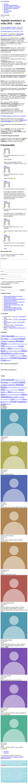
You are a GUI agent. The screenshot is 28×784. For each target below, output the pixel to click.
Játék (3, 346)
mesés (7, 351)
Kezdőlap (6, 4)
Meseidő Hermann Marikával (11, 5)
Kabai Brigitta (7, 322)
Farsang (9, 338)
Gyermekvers (11, 341)
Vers (12, 355)
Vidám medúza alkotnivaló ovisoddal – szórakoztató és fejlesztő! (13, 297)
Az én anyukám (8, 11)
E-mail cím (4, 274)
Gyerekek (20, 338)
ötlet (8, 360)
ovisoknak (21, 353)
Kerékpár (11, 346)
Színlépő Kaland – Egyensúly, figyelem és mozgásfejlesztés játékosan (14, 302)
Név (2, 271)
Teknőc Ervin (6, 355)
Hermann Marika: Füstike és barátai (12, 307)
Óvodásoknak (21, 358)
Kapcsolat (6, 12)
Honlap (2, 278)
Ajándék (16, 336)
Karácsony (7, 346)
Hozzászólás (4, 258)
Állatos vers (7, 358)
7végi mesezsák (7, 336)
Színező (2, 355)
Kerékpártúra (16, 346)
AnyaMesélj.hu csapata (10, 27)
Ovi (12, 353)
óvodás (3, 360)
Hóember (10, 343)
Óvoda (13, 358)
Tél (10, 355)
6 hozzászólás (19, 28)
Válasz (5, 166)
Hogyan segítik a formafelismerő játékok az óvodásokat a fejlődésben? (14, 299)
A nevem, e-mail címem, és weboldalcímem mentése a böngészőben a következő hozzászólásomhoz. (12, 283)
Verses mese (17, 355)
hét (7, 343)
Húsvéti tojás (24, 343)
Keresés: (3, 290)
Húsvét (14, 343)
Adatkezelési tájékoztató (7, 757)
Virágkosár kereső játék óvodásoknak (13, 309)
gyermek (3, 341)
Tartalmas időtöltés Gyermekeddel (12, 6)
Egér (24, 336)
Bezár (2, 782)
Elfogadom (3, 765)
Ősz (10, 360)
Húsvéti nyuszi (19, 343)
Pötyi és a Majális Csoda (10, 310)
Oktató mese (17, 351)
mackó (6, 348)
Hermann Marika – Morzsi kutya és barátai (14, 325)
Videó (20, 355)
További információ (17, 763)
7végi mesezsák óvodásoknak (11, 8)
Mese (10, 348)
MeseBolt (6, 9)
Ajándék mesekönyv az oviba (8, 28)
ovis (16, 353)
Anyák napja (20, 336)
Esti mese (4, 338)
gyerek (14, 339)
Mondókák (11, 351)
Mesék (3, 351)
